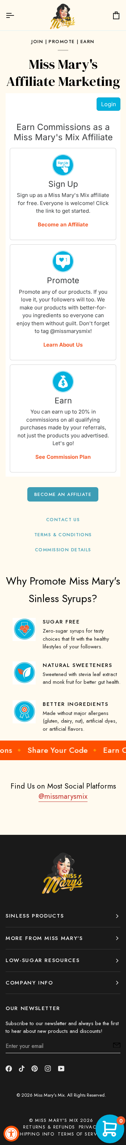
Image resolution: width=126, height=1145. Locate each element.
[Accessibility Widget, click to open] (11, 1133)
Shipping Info (36, 1134)
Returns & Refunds (49, 1127)
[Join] (114, 1045)
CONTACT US (63, 519)
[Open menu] (16, 15)
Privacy (89, 1127)
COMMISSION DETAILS (63, 549)
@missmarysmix (63, 796)
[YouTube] (61, 1068)
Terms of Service (81, 1134)
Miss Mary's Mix (49, 1095)
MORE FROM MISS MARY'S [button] (44, 938)
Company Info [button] (29, 983)
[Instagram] (48, 1068)
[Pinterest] (34, 1068)
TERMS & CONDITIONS (63, 534)
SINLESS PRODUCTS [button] (35, 916)
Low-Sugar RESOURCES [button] (42, 960)
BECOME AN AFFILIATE (62, 494)
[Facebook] (9, 1068)
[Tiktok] (21, 1068)
